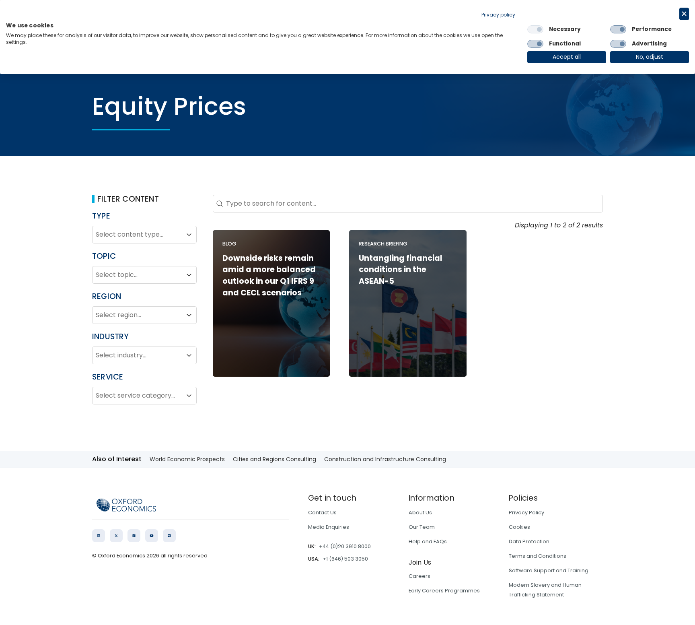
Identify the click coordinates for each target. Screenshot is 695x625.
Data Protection (529, 541)
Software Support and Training (548, 570)
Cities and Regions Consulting (274, 459)
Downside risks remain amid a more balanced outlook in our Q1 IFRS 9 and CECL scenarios (269, 275)
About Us (420, 512)
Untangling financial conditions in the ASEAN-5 (400, 270)
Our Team (422, 527)
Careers (419, 576)
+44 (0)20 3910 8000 (345, 546)
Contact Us (322, 512)
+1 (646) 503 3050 (345, 558)
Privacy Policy (526, 512)
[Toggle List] (189, 234)
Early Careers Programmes (444, 590)
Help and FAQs (428, 541)
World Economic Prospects (187, 459)
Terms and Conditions (537, 556)
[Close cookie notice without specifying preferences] (684, 14)
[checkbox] (535, 29)
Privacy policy (498, 14)
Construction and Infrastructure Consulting (385, 459)
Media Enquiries (328, 527)
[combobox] (137, 234)
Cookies (519, 527)
